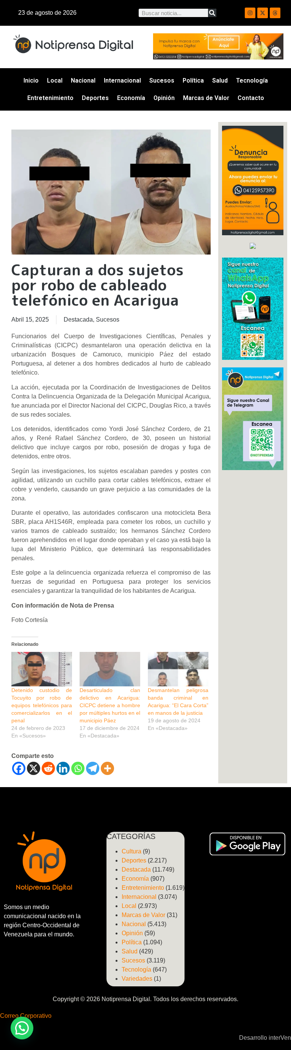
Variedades (137, 978)
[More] (107, 768)
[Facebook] (18, 768)
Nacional (83, 80)
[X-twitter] (262, 13)
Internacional (122, 80)
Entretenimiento (50, 98)
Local (55, 80)
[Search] (212, 13)
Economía (131, 98)
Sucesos (161, 80)
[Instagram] (250, 13)
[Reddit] (48, 768)
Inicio (31, 80)
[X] (33, 768)
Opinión (164, 98)
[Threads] (275, 13)
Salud (220, 80)
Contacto (251, 98)
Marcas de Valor (206, 98)
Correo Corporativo (26, 1015)
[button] (22, 1028)
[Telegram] (92, 768)
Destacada (78, 319)
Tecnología (252, 80)
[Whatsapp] (77, 768)
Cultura (131, 851)
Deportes (95, 98)
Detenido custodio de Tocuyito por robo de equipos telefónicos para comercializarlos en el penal (41, 705)
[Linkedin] (63, 768)
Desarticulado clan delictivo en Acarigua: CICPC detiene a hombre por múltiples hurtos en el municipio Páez (110, 705)
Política (193, 80)
